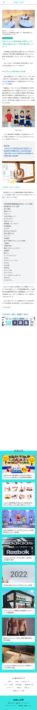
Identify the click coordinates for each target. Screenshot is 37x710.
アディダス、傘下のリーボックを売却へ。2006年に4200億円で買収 (17, 559)
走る (17, 681)
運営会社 (18, 703)
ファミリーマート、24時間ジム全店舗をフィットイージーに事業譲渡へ (18, 611)
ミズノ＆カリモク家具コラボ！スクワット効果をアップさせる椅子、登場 (17, 666)
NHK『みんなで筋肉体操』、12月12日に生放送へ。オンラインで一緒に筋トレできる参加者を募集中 (18, 476)
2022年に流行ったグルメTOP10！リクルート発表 (17, 585)
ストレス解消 (9, 685)
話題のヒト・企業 (19, 691)
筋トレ (25, 314)
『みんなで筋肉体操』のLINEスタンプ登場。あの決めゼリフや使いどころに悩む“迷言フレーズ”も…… (18, 504)
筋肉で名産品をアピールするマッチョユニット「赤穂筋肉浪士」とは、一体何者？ (18, 531)
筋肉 (13, 314)
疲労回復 (19, 685)
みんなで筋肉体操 (8, 81)
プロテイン (10, 688)
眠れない (27, 688)
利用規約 (20, 706)
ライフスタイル (6, 314)
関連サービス (27, 706)
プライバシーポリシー (11, 706)
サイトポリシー (25, 703)
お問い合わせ (11, 703)
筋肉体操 (19, 314)
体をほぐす (26, 681)
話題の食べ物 (29, 685)
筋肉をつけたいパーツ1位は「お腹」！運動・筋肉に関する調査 (17, 639)
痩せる (20, 688)
